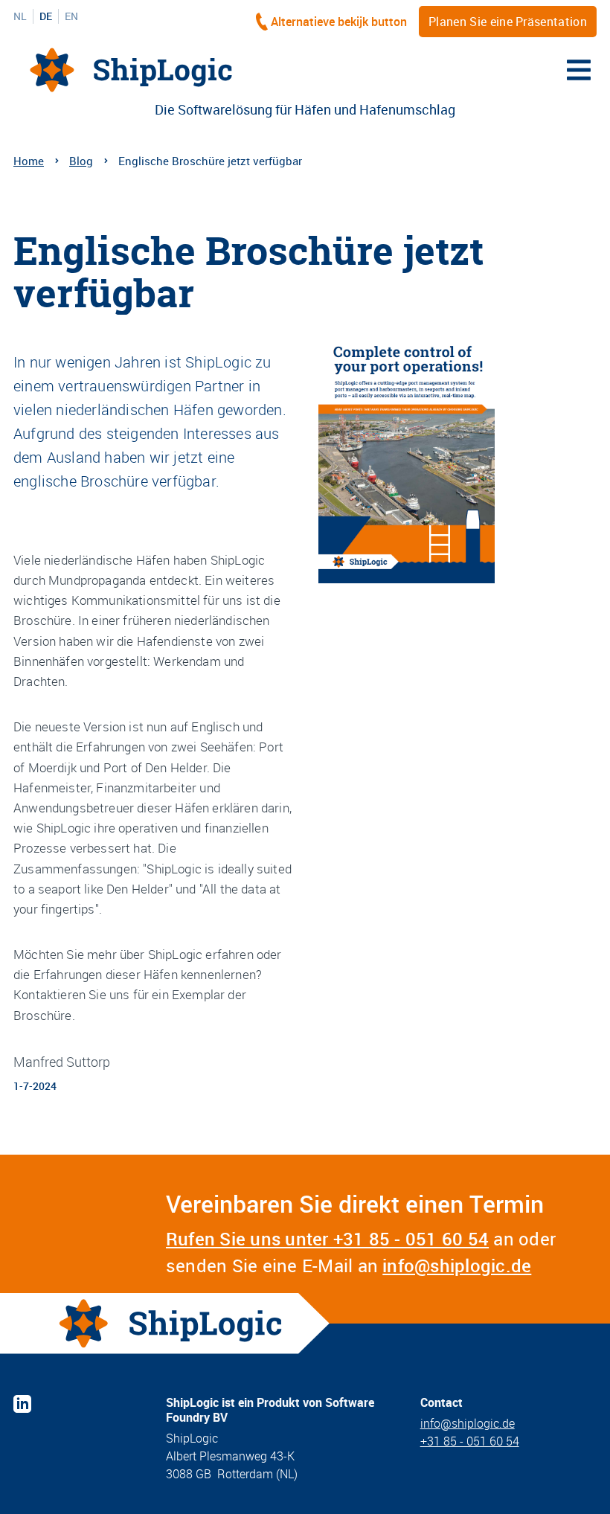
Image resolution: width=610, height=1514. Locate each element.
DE (45, 16)
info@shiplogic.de (456, 1265)
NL (20, 16)
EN (71, 16)
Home (28, 160)
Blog (81, 160)
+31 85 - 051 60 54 (469, 1441)
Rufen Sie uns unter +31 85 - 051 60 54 (327, 1239)
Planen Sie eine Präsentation (507, 21)
